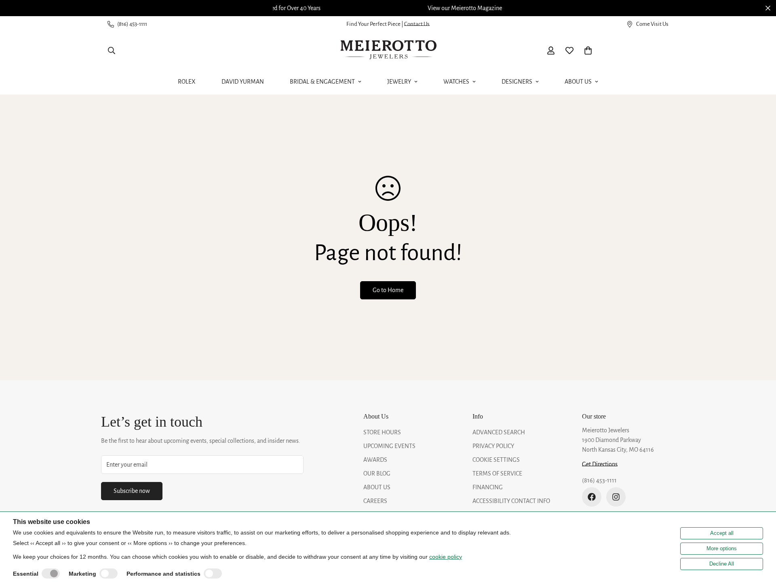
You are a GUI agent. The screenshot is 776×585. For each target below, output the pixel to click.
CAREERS (375, 501)
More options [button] (721, 548)
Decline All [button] (721, 564)
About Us (578, 81)
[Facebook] (591, 497)
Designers (517, 81)
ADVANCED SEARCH (498, 432)
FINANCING (487, 487)
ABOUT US (376, 487)
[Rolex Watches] (640, 50)
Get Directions (600, 464)
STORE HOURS (382, 432)
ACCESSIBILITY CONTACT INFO (511, 501)
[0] (588, 50)
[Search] (111, 50)
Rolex (187, 81)
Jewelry (399, 81)
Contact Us (417, 24)
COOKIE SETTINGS (496, 460)
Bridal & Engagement (322, 81)
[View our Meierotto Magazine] (388, 8)
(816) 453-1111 (599, 480)
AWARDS (375, 460)
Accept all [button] (722, 533)
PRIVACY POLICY (493, 446)
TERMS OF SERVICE (497, 473)
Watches (456, 81)
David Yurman (242, 81)
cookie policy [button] (445, 556)
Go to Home (388, 290)
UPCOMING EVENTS (389, 446)
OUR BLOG (376, 473)
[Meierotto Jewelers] (388, 51)
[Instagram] (616, 497)
